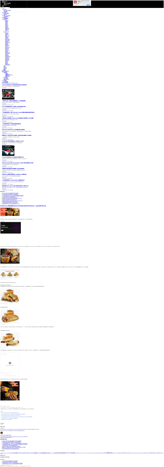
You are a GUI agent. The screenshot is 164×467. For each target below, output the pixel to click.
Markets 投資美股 (6, 81)
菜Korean (6, 26)
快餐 (32, 429)
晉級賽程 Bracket (7, 74)
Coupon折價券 (12, 452)
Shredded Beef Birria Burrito (22, 429)
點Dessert (5, 69)
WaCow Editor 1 (2, 207)
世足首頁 (6, 73)
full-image (14, 429)
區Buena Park (7, 36)
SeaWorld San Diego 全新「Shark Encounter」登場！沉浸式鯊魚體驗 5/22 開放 (17, 162)
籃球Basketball (6, 77)
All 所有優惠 (5, 14)
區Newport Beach (7, 53)
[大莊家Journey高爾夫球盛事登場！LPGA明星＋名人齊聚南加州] (10, 202)
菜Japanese (6, 25)
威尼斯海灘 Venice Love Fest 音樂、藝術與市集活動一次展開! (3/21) (15, 185)
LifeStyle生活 (57, 452)
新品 (35, 429)
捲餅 (33, 429)
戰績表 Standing (7, 76)
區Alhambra (7, 32)
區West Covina (7, 64)
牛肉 (36, 429)
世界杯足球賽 (5, 72)
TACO (27, 429)
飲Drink (5, 66)
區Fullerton (6, 43)
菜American (7, 20)
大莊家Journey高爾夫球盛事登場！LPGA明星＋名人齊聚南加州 (14, 174)
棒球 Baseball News (6, 79)
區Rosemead (7, 55)
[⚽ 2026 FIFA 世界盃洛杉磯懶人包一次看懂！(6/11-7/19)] (9, 199)
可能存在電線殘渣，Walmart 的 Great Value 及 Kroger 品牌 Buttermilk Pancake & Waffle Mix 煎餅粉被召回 (14, 436)
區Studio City (7, 60)
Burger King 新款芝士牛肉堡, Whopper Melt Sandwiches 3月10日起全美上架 (10, 415)
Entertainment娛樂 (21, 452)
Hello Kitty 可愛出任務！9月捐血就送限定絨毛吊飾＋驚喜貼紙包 (14, 84)
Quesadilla (17, 429)
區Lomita (6, 49)
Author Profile (8, 435)
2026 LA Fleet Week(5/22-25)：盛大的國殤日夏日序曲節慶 (13, 129)
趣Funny (159, 452)
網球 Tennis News (6, 78)
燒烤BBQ (6, 21)
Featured (6, 430)
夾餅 (30, 429)
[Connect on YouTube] (26, 466)
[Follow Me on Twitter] (12, 466)
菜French (6, 23)
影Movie (124, 452)
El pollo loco (5, 429)
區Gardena (6, 44)
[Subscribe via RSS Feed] (4, 466)
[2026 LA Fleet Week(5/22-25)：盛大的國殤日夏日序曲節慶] (9, 197)
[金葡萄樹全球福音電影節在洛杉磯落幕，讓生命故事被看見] (9, 201)
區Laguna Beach (7, 47)
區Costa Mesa (7, 40)
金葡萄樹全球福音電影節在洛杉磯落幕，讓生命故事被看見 (13, 168)
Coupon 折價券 (4, 12)
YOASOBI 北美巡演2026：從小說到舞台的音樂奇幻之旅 (12, 157)
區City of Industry (7, 39)
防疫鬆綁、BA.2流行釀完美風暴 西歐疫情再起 (6, 437)
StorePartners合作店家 (5, 82)
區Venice (6, 62)
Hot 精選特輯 (3, 70)
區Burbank (6, 37)
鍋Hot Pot (5, 68)
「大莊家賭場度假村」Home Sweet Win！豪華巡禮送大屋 (13, 180)
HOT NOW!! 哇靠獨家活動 (7, 15)
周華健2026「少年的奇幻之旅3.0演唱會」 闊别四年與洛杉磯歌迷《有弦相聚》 (17, 135)
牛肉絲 (38, 429)
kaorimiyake (3, 110)
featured (8, 429)
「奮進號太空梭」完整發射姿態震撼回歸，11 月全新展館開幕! (14, 100)
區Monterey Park (7, 52)
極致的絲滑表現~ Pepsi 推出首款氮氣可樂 (6, 419)
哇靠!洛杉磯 (3, 465)
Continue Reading (4, 87)
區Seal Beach (7, 59)
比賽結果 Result (7, 75)
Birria (2, 429)
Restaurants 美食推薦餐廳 (18, 430)
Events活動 (27, 452)
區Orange (6, 54)
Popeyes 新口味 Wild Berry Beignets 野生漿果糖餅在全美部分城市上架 (10, 412)
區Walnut (6, 63)
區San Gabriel (7, 57)
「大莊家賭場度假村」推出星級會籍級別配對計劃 (11, 123)
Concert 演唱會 (6, 16)
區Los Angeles (7, 50)
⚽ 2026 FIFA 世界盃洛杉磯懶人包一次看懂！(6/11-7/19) (13, 141)
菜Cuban (6, 22)
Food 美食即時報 (4, 17)
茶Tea (4, 65)
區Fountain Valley (7, 42)
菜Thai (6, 30)
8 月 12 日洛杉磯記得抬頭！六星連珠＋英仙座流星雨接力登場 (14, 106)
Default (4, 430)
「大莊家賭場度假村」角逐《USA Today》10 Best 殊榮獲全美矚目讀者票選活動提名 (18, 112)
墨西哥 (29, 429)
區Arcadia (6, 34)
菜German (6, 24)
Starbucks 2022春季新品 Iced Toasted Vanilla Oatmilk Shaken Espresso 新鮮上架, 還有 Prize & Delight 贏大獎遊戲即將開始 (16, 416)
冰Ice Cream (5, 67)
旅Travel (128, 452)
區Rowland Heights (8, 56)
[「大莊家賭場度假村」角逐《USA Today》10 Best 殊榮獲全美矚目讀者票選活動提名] (13, 195)
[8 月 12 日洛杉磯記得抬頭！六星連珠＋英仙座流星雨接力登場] (10, 194)
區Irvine (6, 46)
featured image (11, 429)
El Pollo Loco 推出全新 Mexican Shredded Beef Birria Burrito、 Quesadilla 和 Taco (23, 205)
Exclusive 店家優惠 (6, 13)
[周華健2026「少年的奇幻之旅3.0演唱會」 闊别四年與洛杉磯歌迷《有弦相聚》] (12, 198)
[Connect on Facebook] (19, 466)
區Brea (6, 35)
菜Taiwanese (7, 29)
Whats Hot (23, 430)
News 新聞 (62, 452)
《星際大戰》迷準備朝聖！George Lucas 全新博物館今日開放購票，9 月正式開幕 (17, 118)
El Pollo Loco (4, 406)
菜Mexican (6, 27)
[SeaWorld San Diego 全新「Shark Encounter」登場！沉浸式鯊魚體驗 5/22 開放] (12, 200)
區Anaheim (6, 33)
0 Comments (11, 110)
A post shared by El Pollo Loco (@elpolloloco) (10, 375)
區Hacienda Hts (7, 45)
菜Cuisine (5, 19)
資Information (153, 452)
